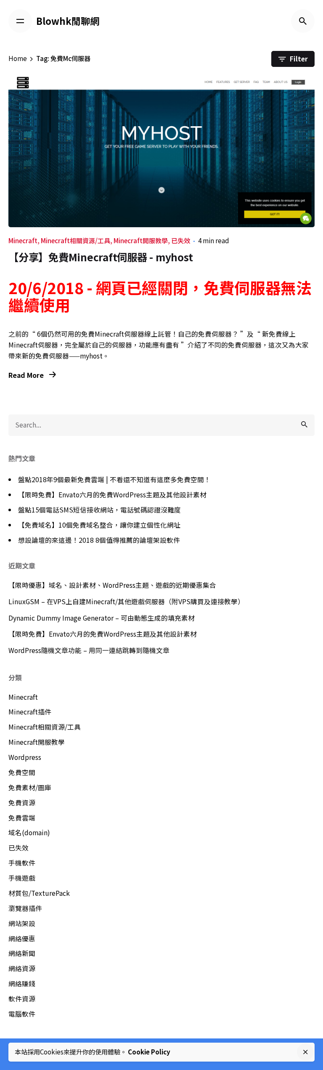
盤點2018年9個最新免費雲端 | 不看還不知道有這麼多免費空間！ (114, 479)
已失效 (180, 240)
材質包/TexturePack (39, 893)
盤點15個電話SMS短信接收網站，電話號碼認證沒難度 (99, 510)
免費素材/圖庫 (29, 787)
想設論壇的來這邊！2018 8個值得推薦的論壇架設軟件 (99, 540)
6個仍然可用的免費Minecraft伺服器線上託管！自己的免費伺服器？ (137, 334)
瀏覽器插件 (25, 908)
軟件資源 (21, 999)
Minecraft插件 (29, 712)
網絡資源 (21, 968)
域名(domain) (29, 832)
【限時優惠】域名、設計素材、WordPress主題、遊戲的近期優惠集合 (112, 585)
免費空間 (21, 772)
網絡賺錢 (21, 983)
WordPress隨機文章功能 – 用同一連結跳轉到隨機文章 (88, 650)
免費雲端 (21, 818)
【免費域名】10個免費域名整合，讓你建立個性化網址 (99, 525)
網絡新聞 (21, 953)
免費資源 (21, 802)
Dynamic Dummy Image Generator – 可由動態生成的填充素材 (101, 618)
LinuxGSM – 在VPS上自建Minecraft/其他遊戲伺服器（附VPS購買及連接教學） (126, 601)
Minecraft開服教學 (141, 240)
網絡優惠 (21, 938)
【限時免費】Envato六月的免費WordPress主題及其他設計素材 (112, 494)
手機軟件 (21, 863)
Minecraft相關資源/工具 (75, 240)
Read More (26, 375)
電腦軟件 (21, 1014)
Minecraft (22, 240)
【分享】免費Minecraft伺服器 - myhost (100, 257)
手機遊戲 (21, 878)
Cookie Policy (149, 1051)
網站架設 (21, 923)
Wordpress (24, 757)
